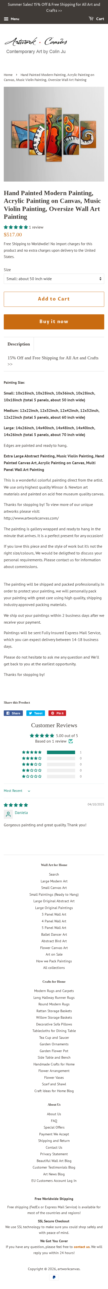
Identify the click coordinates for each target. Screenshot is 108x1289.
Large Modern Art (54, 881)
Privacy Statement (54, 1154)
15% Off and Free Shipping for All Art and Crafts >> (53, 361)
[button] (16, 227)
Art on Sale (54, 954)
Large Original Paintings (54, 908)
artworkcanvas (69, 1269)
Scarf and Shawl (54, 1084)
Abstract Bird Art (54, 941)
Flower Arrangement (54, 1070)
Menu (14, 19)
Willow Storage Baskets (54, 1017)
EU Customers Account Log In (54, 1180)
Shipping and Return (54, 1140)
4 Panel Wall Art (54, 921)
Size (7, 269)
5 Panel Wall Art (54, 927)
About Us (54, 1114)
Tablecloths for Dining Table (54, 1030)
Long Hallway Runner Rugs (54, 997)
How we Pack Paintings (54, 961)
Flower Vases (54, 1077)
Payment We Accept (54, 1134)
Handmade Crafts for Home (54, 1064)
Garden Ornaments (54, 1044)
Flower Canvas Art (54, 948)
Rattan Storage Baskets (54, 1011)
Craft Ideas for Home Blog (54, 1091)
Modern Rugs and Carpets (54, 991)
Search (54, 874)
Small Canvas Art (54, 887)
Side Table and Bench (54, 1057)
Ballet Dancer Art (54, 934)
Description (19, 344)
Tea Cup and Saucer (54, 1037)
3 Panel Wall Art (54, 914)
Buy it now (54, 322)
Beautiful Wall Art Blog (54, 1160)
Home (8, 75)
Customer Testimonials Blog (54, 1167)
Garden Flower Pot (54, 1051)
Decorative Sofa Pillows (54, 1024)
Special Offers (54, 1127)
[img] (16, 804)
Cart (99, 19)
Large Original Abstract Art (54, 901)
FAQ (54, 1121)
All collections (54, 967)
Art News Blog (54, 1174)
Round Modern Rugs (54, 1004)
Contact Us (54, 1147)
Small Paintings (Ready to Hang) (54, 894)
